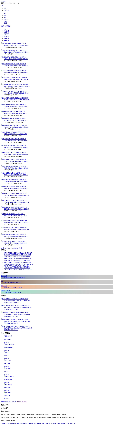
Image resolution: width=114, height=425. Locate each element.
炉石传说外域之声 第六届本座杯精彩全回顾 (16, 154)
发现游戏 (6, 10)
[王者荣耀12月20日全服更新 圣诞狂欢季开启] (13, 145)
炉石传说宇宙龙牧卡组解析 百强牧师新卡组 (16, 188)
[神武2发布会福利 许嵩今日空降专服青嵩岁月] (13, 43)
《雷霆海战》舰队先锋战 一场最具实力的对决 (16, 222)
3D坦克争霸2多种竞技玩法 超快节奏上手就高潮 (17, 86)
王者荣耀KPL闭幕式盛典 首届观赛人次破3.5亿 (16, 195)
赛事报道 (6, 38)
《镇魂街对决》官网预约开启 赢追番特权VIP (16, 93)
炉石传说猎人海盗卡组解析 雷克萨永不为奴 (16, 168)
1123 (14, 248)
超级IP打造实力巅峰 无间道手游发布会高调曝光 (17, 100)
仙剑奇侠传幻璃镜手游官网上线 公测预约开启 (16, 52)
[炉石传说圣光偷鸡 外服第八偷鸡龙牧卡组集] (13, 180)
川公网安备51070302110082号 (33, 423)
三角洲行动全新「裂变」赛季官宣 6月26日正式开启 (18, 269)
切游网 (2, 26)
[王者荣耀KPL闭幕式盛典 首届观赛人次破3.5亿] (14, 193)
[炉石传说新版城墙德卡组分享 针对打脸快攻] (13, 64)
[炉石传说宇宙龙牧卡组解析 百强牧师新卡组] (13, 186)
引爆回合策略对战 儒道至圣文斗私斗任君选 (16, 59)
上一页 (2, 248)
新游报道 (6, 33)
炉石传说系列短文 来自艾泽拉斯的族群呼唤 (16, 140)
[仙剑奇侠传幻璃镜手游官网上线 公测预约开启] (14, 50)
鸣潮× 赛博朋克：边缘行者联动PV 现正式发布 (16, 266)
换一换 (2, 333)
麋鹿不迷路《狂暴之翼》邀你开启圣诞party (15, 215)
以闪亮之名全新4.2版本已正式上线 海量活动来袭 (17, 256)
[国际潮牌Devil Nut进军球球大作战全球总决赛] (14, 125)
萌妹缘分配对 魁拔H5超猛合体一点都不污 (15, 113)
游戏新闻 (6, 31)
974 (8, 248)
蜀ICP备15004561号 (19, 423)
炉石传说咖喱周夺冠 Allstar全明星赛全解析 (15, 134)
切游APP (3, 1)
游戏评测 (6, 36)
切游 (2, 5)
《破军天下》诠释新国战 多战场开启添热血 (16, 72)
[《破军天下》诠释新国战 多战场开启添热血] (13, 70)
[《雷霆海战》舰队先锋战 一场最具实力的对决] (14, 220)
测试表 (5, 21)
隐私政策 (24, 402)
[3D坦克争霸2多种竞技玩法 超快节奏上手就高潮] (14, 84)
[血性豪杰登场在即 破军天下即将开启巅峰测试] (14, 227)
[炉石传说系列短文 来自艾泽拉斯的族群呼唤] (13, 139)
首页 (5, 8)
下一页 (20, 248)
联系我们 (8, 402)
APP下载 (3, 423)
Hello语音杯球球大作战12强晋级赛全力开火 (16, 120)
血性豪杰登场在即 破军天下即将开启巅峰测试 (16, 229)
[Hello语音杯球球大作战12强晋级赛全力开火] (13, 118)
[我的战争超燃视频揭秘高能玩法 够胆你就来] (13, 234)
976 (11, 248)
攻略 (5, 15)
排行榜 (5, 23)
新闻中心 (7, 26)
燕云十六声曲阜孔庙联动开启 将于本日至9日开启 (17, 258)
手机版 (7, 423)
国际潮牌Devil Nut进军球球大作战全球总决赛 (16, 127)
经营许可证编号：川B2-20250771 (66, 423)
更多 (2, 273)
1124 (17, 248)
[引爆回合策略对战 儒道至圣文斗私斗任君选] (13, 57)
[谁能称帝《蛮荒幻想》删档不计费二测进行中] (14, 77)
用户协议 (18, 402)
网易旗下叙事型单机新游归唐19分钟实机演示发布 (17, 262)
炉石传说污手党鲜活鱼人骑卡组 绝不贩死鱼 (16, 161)
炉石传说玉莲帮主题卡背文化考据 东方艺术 (16, 175)
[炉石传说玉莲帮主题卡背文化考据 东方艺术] (13, 173)
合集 (5, 17)
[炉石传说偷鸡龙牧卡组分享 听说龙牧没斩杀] (13, 104)
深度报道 (6, 40)
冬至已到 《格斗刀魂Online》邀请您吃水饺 (15, 243)
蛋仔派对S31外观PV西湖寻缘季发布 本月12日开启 (17, 255)
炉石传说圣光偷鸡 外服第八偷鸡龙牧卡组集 (16, 181)
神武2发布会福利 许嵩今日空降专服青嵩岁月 (16, 45)
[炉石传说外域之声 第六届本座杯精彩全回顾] (13, 152)
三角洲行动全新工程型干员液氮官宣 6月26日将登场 (18, 253)
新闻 (5, 13)
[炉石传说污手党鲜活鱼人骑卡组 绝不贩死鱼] (13, 159)
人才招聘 (13, 402)
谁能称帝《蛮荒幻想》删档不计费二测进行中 (16, 79)
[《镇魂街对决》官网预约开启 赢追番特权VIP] (14, 91)
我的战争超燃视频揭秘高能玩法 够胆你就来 (16, 236)
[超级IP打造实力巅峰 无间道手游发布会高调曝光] (14, 98)
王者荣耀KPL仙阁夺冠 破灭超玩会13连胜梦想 (16, 209)
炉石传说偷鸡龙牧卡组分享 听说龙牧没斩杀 (16, 106)
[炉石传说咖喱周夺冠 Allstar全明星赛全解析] (13, 132)
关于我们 (3, 402)
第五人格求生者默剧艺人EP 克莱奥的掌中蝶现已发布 (18, 264)
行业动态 (6, 34)
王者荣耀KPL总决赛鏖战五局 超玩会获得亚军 (16, 202)
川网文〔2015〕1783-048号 (49, 423)
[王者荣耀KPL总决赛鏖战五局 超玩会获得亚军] (14, 200)
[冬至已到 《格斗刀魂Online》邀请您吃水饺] (13, 241)
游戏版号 (6, 19)
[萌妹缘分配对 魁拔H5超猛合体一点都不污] (13, 111)
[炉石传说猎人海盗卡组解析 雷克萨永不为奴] (13, 166)
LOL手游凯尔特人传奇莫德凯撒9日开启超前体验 (17, 268)
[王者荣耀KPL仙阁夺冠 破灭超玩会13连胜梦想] (14, 207)
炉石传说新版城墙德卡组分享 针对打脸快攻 (16, 65)
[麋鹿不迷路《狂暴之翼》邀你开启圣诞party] (13, 214)
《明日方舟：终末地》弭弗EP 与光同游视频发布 (17, 260)
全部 (5, 29)
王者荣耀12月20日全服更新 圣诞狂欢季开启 (16, 147)
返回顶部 (11, 423)
